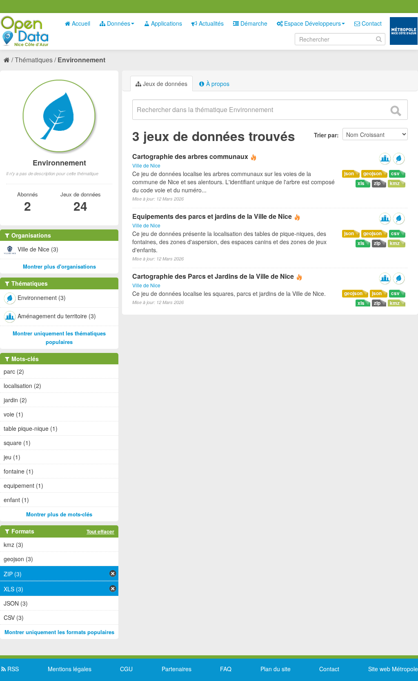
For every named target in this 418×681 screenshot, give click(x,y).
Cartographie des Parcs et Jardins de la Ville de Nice (213, 276)
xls (361, 183)
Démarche (253, 23)
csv (395, 173)
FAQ (225, 669)
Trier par (325, 135)
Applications (165, 23)
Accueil (80, 23)
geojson (372, 173)
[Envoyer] (395, 111)
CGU (126, 669)
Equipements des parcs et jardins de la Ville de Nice (212, 216)
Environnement (81, 59)
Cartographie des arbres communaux (190, 156)
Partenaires (176, 669)
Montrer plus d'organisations (59, 266)
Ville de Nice (146, 165)
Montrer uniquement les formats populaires (59, 632)
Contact (371, 23)
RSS (12, 669)
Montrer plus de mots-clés (59, 514)
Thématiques (34, 59)
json (349, 173)
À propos (217, 83)
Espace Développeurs (311, 23)
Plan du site (275, 669)
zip (377, 183)
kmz (395, 183)
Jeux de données (164, 83)
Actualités (210, 23)
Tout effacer (100, 531)
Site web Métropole (393, 669)
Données (117, 23)
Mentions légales (69, 669)
